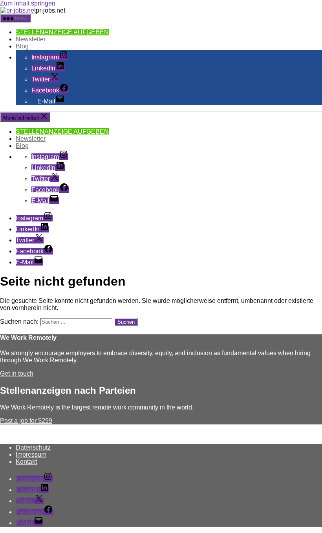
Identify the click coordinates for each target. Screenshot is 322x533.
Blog (22, 46)
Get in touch (16, 373)
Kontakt (26, 461)
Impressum (31, 454)
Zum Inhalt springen (27, 3)
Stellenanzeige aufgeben (62, 32)
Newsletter (31, 39)
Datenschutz (33, 447)
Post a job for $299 (26, 420)
